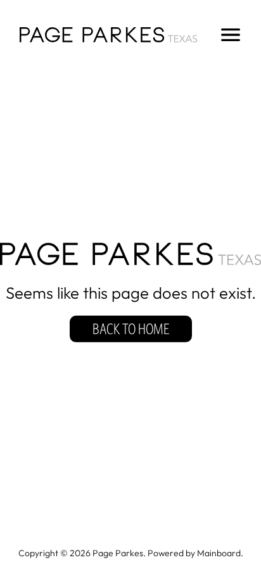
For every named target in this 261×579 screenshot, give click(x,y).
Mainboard (219, 553)
